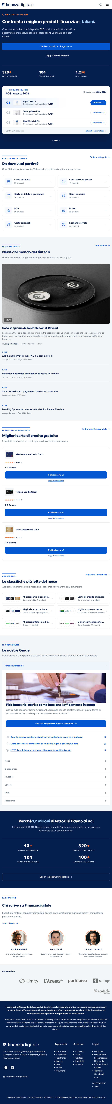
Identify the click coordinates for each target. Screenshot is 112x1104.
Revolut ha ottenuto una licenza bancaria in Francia (30, 373)
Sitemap (79, 1064)
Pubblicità (79, 1061)
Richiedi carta (54, 475)
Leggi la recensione (56, 481)
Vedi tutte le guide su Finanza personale (54, 723)
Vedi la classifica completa (94, 429)
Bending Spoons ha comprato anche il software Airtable (33, 409)
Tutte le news (101, 245)
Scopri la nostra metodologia (54, 877)
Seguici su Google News (17, 1076)
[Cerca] (100, 4)
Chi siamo (79, 1051)
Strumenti (60, 1071)
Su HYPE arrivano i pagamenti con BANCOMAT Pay (30, 391)
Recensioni (61, 1051)
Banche (59, 1061)
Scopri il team (8, 923)
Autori (78, 1054)
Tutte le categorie (98, 157)
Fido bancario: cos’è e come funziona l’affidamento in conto (50, 705)
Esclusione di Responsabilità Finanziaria (100, 1057)
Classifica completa (95, 131)
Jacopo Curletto (11, 344)
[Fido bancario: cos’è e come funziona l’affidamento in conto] (56, 688)
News (58, 1064)
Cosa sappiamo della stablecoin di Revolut (30, 328)
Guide (59, 1067)
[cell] (56, 454)
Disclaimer (99, 1051)
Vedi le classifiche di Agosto (54, 46)
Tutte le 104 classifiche (96, 575)
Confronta (61, 1058)
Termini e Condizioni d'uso (99, 1074)
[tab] (52, 140)
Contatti (79, 1058)
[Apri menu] (107, 4)
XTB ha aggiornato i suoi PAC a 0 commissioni (27, 356)
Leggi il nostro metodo (57, 55)
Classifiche (61, 1054)
